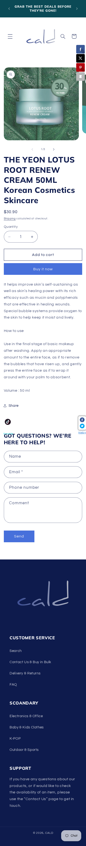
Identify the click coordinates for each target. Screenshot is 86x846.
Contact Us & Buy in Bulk (30, 662)
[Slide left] (32, 149)
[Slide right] (53, 149)
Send (19, 536)
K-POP (15, 738)
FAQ (13, 684)
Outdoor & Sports (24, 750)
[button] (10, 36)
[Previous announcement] (9, 8)
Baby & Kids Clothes (27, 727)
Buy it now (43, 269)
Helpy (82, 432)
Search (16, 651)
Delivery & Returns (25, 673)
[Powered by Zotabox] (80, 76)
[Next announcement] (77, 8)
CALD (49, 833)
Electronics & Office (26, 716)
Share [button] (14, 405)
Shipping (10, 218)
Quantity (11, 226)
